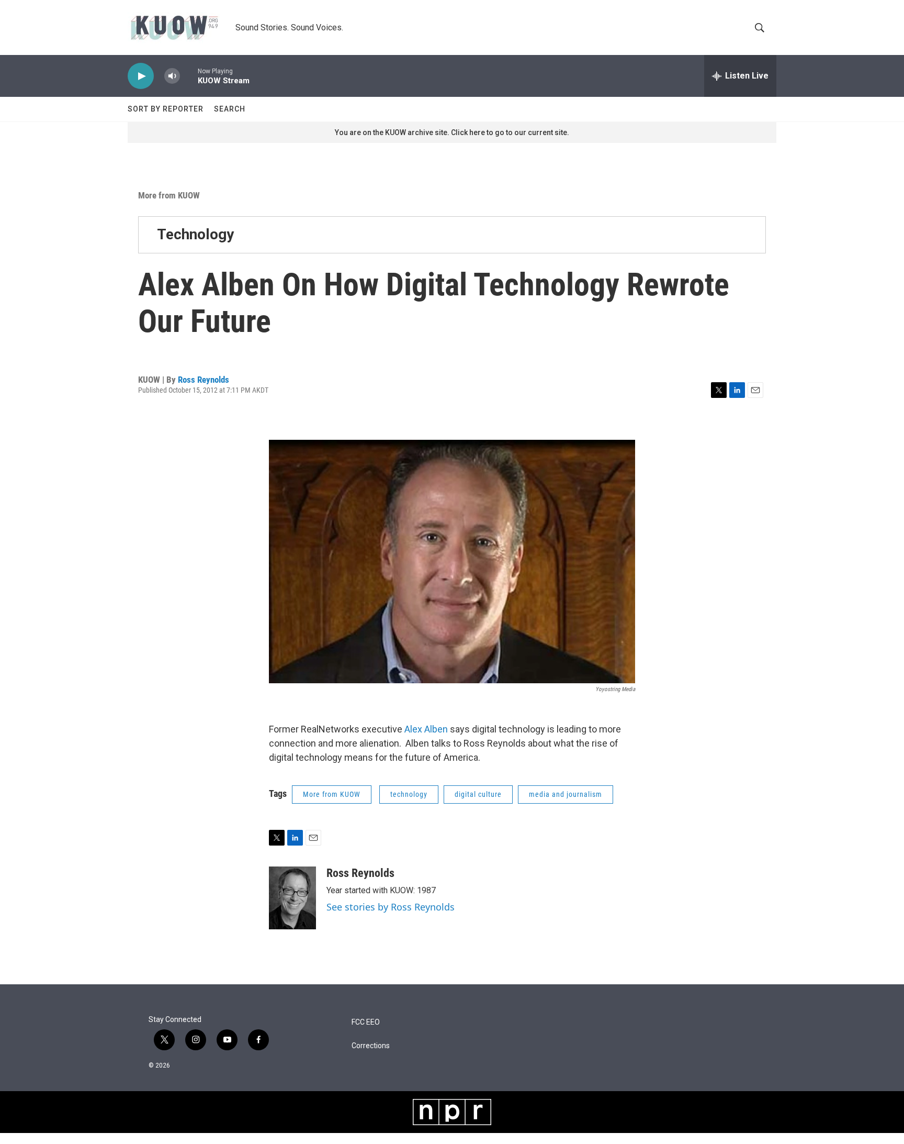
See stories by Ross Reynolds (390, 907)
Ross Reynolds (203, 379)
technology (408, 794)
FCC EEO (366, 1022)
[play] (140, 76)
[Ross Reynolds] (292, 898)
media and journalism (565, 794)
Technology (195, 234)
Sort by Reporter (166, 109)
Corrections (371, 1046)
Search (229, 109)
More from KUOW (169, 195)
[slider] (188, 75)
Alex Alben (426, 729)
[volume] (172, 76)
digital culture (478, 794)
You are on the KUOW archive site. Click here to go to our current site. (452, 132)
